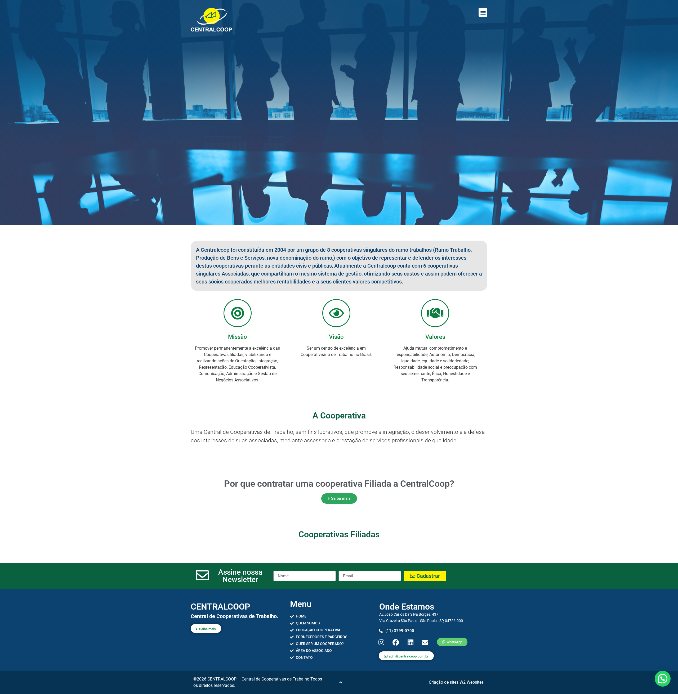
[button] (483, 12)
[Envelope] (425, 642)
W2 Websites (472, 682)
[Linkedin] (410, 642)
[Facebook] (396, 642)
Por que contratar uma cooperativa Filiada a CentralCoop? (339, 483)
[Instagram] (381, 642)
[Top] (340, 682)
